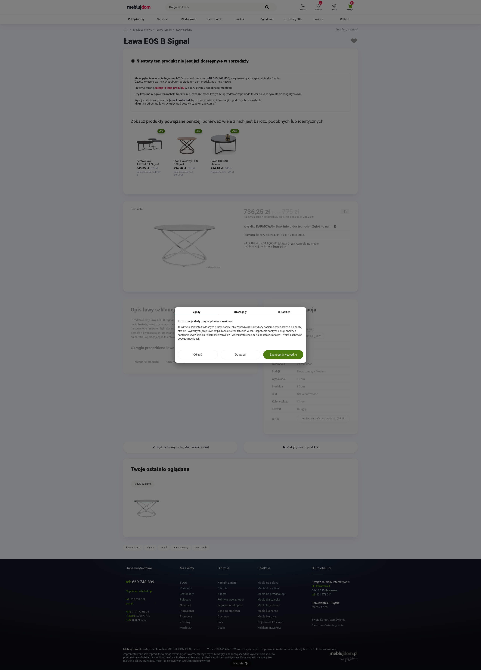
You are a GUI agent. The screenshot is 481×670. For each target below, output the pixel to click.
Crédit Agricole (268, 243)
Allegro (222, 594)
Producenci (187, 611)
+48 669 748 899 (218, 78)
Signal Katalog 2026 (310, 336)
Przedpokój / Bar (292, 19)
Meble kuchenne (268, 611)
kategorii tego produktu (169, 88)
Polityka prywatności (231, 599)
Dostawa (223, 616)
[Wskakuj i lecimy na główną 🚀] (126, 29)
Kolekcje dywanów (269, 627)
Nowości (185, 605)
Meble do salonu (268, 582)
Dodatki (344, 19)
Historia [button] (238, 663)
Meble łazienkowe (269, 605)
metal (164, 547)
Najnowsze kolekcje (270, 622)
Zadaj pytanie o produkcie (302, 447)
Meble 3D (186, 627)
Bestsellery (187, 594)
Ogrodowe (266, 19)
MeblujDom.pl (132, 649)
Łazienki (318, 19)
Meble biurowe (267, 616)
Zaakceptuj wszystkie (283, 354)
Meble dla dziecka (269, 599)
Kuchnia (240, 19)
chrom (150, 547)
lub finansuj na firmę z (259, 246)
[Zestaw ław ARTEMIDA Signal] (149, 144)
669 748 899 (143, 582)
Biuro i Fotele (214, 19)
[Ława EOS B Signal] (147, 509)
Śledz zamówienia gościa (327, 625)
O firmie (222, 588)
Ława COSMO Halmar (219, 163)
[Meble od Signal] (323, 330)
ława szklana (133, 547)
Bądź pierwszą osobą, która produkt (182, 447)
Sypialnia (162, 19)
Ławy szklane (143, 483)
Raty (220, 622)
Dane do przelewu (229, 611)
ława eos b (200, 547)
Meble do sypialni (269, 588)
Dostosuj (240, 354)
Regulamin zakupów (230, 605)
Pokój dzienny (136, 19)
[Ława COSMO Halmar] (223, 144)
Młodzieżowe (188, 19)
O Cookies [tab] (284, 312)
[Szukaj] (267, 7)
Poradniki (186, 588)
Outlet (221, 627)
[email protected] (145, 603)
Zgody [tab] (196, 312)
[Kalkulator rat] (298, 243)
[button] (303, 7)
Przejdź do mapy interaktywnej (331, 582)
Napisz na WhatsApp (139, 591)
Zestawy (185, 622)
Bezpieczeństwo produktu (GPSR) (326, 418)
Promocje (186, 616)
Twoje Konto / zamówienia (328, 619)
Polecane (185, 599)
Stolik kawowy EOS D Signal (186, 163)
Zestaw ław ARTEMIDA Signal (148, 163)
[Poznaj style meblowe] (279, 371)
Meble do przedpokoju (271, 594)
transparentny (180, 547)
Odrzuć (197, 354)
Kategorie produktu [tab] (147, 362)
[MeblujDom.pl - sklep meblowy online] (139, 7)
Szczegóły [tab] (240, 312)
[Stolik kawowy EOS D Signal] (186, 144)
